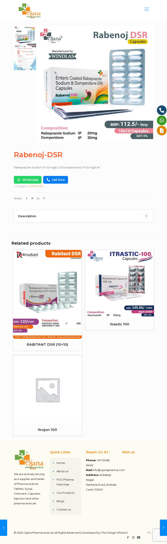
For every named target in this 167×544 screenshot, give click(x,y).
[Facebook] (128, 537)
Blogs (60, 501)
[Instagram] (133, 537)
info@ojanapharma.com (109, 470)
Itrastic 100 (119, 324)
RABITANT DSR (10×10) (47, 344)
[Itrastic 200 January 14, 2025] (3, 528)
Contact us (64, 509)
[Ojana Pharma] (30, 9)
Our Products (65, 492)
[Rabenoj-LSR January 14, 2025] (163, 528)
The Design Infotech (114, 532)
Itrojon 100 (47, 430)
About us (62, 471)
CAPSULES (36, 186)
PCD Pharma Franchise (65, 482)
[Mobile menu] (146, 9)
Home (61, 462)
